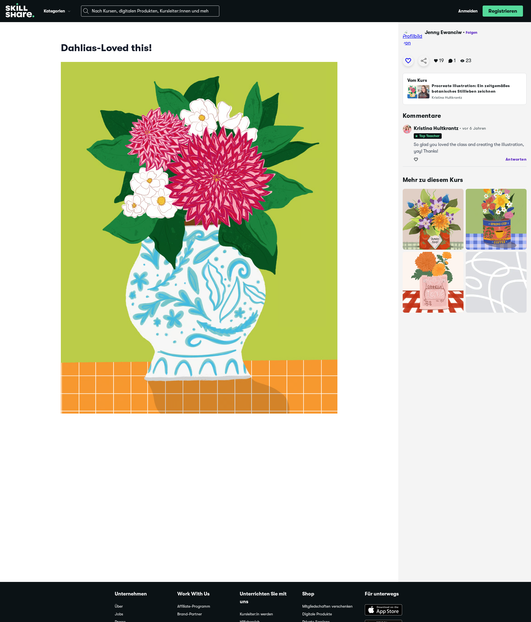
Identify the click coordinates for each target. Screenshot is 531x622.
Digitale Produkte (317, 614)
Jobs (119, 614)
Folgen (471, 32)
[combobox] (150, 11)
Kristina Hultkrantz (436, 128)
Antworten (516, 159)
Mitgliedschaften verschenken (327, 606)
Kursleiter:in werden (256, 614)
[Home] (20, 11)
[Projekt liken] (408, 60)
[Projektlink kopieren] (423, 60)
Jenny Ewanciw (443, 32)
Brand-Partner (189, 614)
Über (119, 606)
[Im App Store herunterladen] (390, 610)
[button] (69, 10)
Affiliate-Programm (193, 606)
